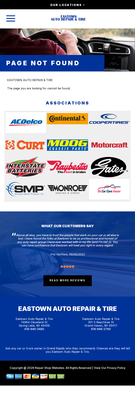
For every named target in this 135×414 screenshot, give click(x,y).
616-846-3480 (34, 329)
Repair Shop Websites (49, 368)
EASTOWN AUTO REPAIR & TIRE (30, 80)
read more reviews (68, 280)
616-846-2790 (101, 329)
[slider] (67, 266)
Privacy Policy (116, 368)
